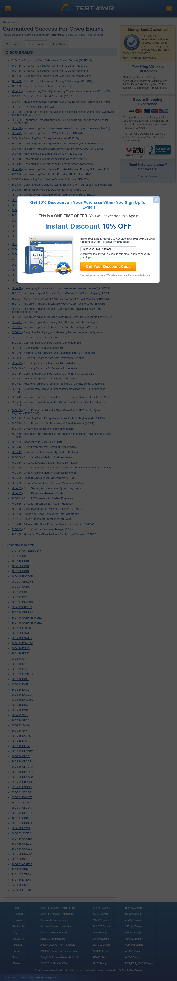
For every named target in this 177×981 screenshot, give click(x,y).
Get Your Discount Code (108, 266)
